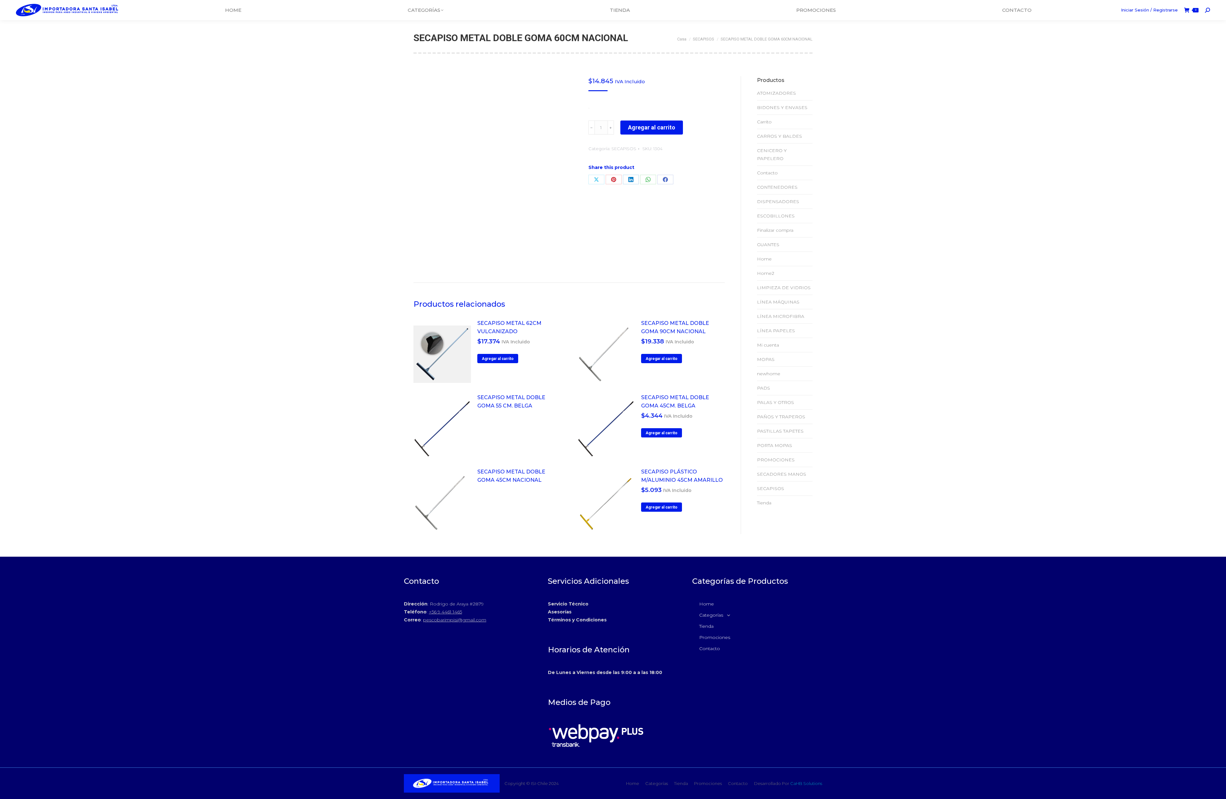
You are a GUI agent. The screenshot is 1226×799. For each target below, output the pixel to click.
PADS (763, 388)
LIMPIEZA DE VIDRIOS (784, 287)
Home (764, 259)
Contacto (767, 173)
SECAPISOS (623, 148)
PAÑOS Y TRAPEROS (781, 417)
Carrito (764, 122)
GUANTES (768, 244)
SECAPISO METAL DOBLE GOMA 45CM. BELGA (675, 401)
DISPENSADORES (778, 201)
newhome (768, 374)
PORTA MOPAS (774, 445)
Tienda (764, 503)
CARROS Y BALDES (779, 136)
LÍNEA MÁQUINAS (778, 302)
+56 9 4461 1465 (445, 612)
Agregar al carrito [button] (498, 358)
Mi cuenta (768, 345)
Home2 (765, 273)
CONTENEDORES (777, 187)
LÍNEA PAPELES (776, 331)
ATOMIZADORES (776, 93)
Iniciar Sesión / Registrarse (1149, 9)
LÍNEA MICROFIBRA (780, 316)
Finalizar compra (775, 230)
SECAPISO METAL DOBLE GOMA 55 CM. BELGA (511, 401)
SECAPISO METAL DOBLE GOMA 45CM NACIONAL (511, 476)
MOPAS (766, 359)
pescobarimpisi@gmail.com (454, 620)
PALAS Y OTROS (775, 402)
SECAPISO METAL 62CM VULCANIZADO (509, 327)
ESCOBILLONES (776, 216)
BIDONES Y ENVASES (782, 107)
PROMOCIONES (776, 460)
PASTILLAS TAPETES (780, 431)
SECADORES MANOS (781, 474)
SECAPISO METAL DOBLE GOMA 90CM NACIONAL (675, 327)
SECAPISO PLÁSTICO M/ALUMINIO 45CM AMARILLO (682, 476)
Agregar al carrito (651, 127)
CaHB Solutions (806, 783)
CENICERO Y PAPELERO (772, 154)
